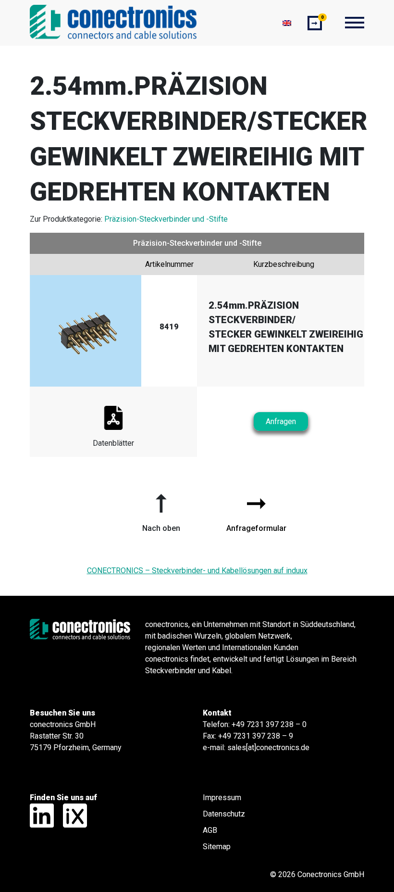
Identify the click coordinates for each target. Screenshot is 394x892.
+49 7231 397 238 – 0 (269, 724)
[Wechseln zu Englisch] (287, 22)
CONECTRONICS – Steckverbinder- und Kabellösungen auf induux (197, 570)
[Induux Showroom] (71, 815)
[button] (161, 509)
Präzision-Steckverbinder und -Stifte (166, 219)
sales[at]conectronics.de (268, 747)
